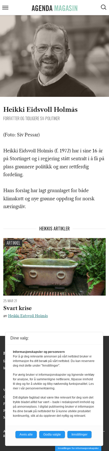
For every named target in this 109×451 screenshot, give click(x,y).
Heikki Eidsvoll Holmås (28, 316)
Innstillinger (79, 434)
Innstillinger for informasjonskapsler (78, 448)
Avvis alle (26, 434)
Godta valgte (52, 434)
